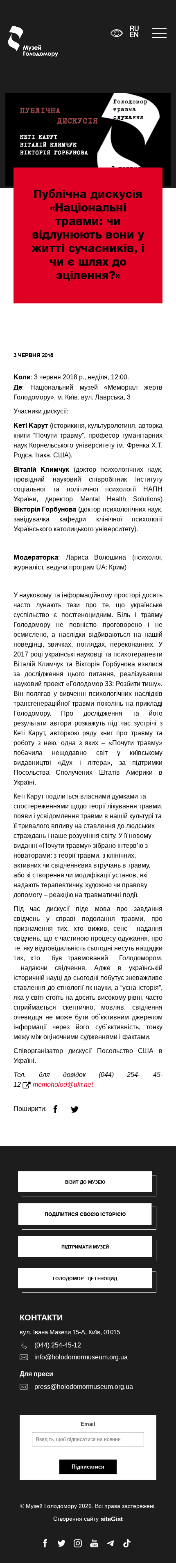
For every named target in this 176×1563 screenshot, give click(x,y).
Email (88, 1424)
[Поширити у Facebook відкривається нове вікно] (60, 1106)
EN (134, 35)
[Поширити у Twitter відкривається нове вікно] (79, 1106)
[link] (89, 1250)
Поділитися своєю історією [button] (85, 1214)
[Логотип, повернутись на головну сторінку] (23, 41)
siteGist (112, 1518)
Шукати (79, 33)
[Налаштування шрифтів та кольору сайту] (116, 33)
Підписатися (88, 1467)
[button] (89, 1185)
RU (134, 29)
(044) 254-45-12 (57, 1345)
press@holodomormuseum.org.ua (83, 1386)
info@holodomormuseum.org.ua (81, 1357)
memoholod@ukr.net (63, 1084)
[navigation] (160, 33)
